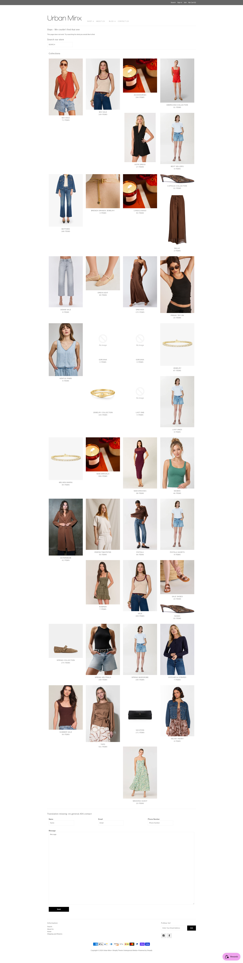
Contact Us (123, 21)
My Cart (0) (192, 2)
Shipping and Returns (54, 934)
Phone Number (154, 819)
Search (49, 927)
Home (49, 931)
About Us (100, 21)
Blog (111, 21)
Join (185, 2)
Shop (89, 21)
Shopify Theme (118, 950)
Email (100, 819)
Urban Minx (107, 950)
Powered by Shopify (145, 950)
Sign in (179, 2)
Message (52, 831)
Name (51, 819)
